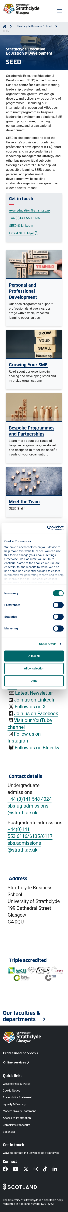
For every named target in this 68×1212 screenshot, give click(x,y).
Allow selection (34, 668)
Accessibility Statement (17, 1097)
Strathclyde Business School (34, 26)
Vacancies (9, 1131)
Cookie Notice (11, 1090)
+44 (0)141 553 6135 (24, 218)
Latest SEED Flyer (23, 233)
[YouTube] (18, 1169)
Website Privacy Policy (16, 1083)
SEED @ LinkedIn (21, 225)
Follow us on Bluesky (37, 747)
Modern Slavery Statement (19, 1111)
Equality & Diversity (14, 1104)
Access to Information (17, 1118)
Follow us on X (30, 706)
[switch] (58, 605)
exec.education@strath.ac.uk (29, 210)
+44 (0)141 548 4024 (30, 799)
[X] (28, 1169)
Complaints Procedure (16, 1124)
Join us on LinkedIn (35, 700)
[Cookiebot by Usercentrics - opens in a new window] (48, 527)
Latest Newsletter (34, 693)
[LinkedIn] (57, 1169)
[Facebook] (8, 1169)
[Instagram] (38, 1169)
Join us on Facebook (36, 713)
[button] (34, 1016)
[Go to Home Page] (4, 26)
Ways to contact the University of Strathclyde (31, 1152)
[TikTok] (48, 1169)
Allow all (34, 656)
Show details (47, 644)
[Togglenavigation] (59, 11)
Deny (34, 680)
